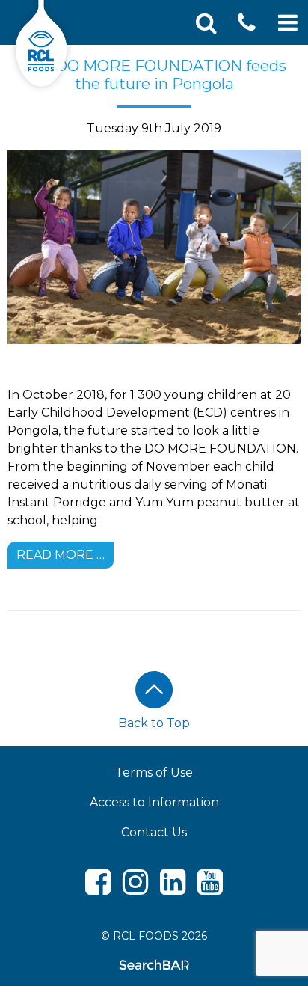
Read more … (60, 555)
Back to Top (154, 723)
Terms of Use (154, 772)
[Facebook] (98, 888)
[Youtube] (210, 888)
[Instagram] (135, 888)
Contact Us (154, 832)
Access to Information (154, 802)
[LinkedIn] (172, 888)
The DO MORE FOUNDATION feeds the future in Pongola (154, 74)
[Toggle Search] (206, 22)
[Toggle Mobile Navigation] (288, 22)
